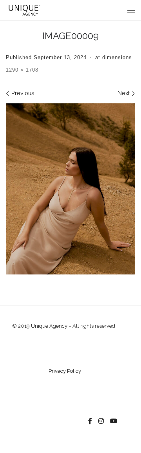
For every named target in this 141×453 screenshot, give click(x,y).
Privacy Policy (65, 371)
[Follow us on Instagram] (101, 421)
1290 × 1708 (22, 70)
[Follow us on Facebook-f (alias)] (90, 421)
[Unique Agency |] (23, 9)
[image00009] (70, 188)
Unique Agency (49, 326)
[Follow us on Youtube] (113, 421)
